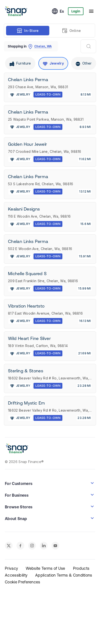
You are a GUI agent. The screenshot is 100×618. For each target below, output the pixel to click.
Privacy (11, 568)
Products (81, 568)
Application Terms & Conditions (63, 575)
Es (62, 11)
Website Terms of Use (45, 568)
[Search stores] (88, 46)
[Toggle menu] (91, 11)
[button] (50, 483)
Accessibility (16, 575)
